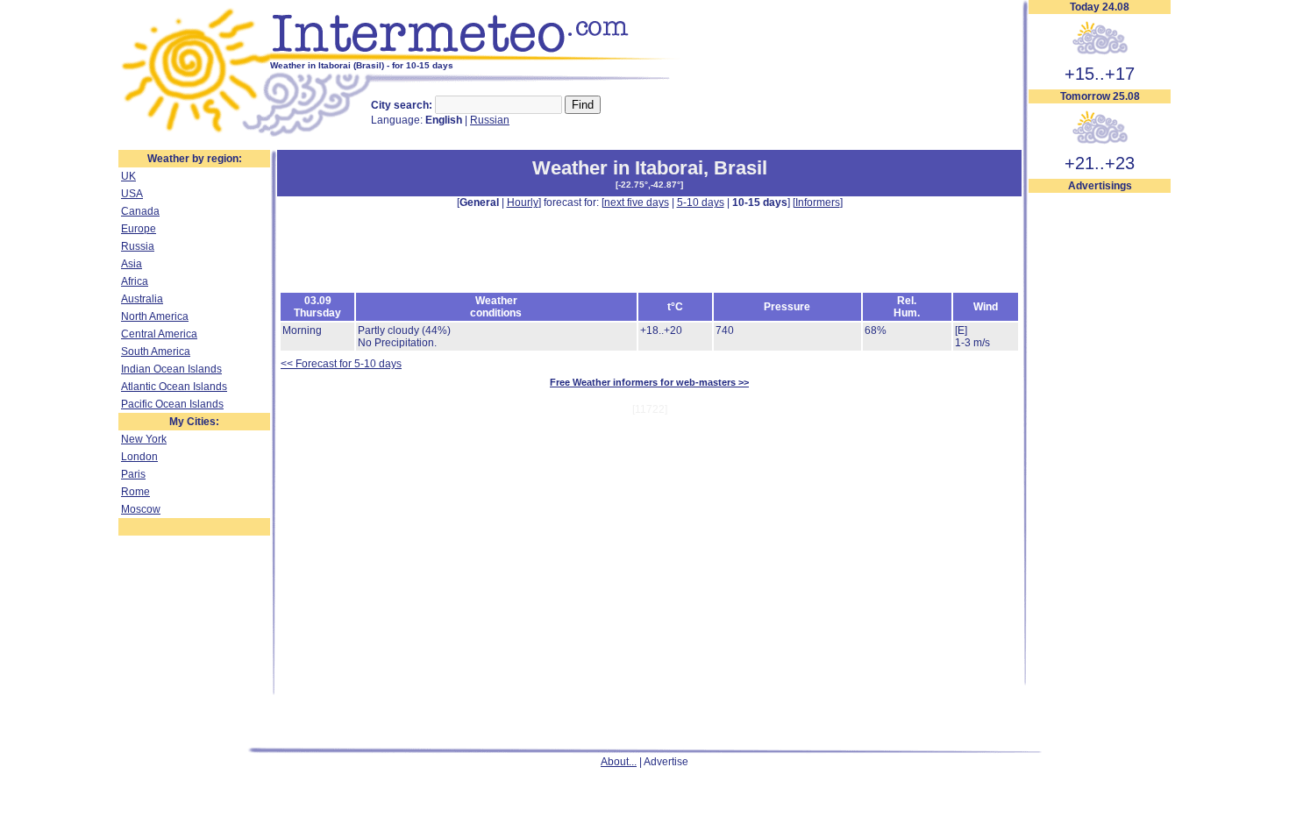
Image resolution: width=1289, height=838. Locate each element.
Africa (134, 281)
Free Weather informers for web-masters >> (649, 382)
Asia (131, 264)
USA (132, 194)
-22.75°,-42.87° (649, 184)
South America (155, 351)
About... (619, 762)
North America (155, 316)
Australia (142, 299)
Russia (137, 246)
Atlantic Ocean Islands (174, 386)
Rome (135, 492)
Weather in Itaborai (617, 168)
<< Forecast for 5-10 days (341, 364)
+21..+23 (1100, 163)
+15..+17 (1100, 73)
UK (128, 176)
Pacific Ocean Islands (172, 404)
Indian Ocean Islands (171, 369)
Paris (133, 474)
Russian (489, 120)
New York (144, 439)
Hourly (522, 202)
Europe (138, 229)
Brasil (740, 168)
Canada (140, 211)
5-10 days (700, 202)
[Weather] (194, 134)
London (139, 457)
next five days (636, 202)
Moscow (140, 509)
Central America (159, 334)
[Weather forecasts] (475, 57)
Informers (817, 202)
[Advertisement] (1099, 457)
